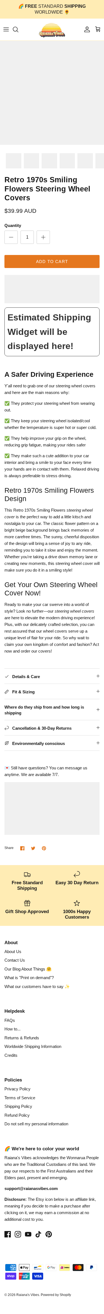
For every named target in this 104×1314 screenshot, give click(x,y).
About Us (12, 951)
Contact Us (14, 960)
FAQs (9, 1020)
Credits (10, 1055)
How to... (12, 1029)
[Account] (86, 29)
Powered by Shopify (56, 1295)
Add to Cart (52, 261)
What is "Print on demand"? (29, 977)
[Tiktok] (38, 1234)
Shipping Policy (18, 1106)
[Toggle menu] (6, 29)
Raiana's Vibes (27, 1295)
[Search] (18, 29)
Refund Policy (17, 1115)
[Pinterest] (48, 1234)
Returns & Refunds (21, 1037)
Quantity (12, 225)
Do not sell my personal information (36, 1123)
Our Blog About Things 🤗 (28, 969)
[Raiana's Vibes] (52, 29)
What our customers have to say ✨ (37, 986)
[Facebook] (7, 1234)
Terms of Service (19, 1097)
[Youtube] (28, 1234)
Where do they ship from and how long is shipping (44, 710)
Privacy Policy (17, 1088)
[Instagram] (18, 1234)
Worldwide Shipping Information (32, 1046)
